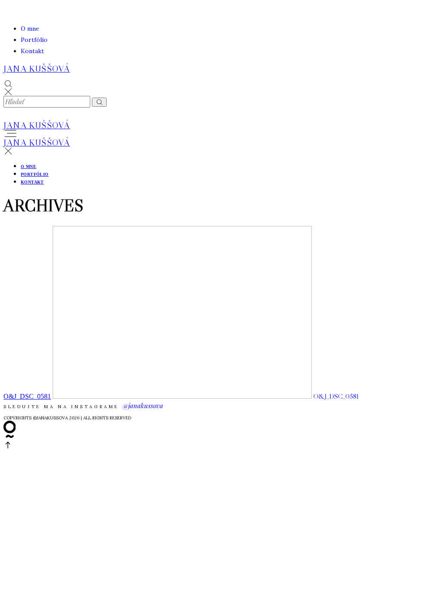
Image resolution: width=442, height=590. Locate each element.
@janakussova (143, 405)
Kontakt (32, 51)
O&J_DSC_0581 (27, 396)
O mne (30, 28)
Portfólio (34, 40)
